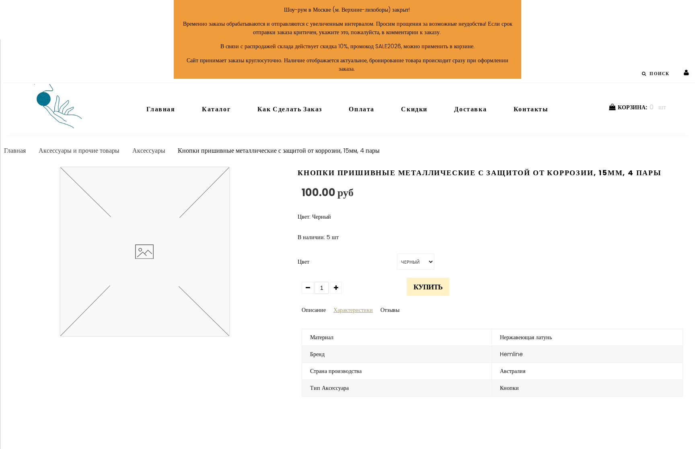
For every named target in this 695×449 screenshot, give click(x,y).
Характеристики (353, 310)
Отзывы (389, 310)
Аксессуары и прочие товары (79, 150)
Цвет (303, 262)
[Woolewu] (57, 126)
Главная (15, 150)
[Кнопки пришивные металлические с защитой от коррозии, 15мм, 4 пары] (144, 334)
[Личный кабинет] (686, 73)
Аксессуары (148, 150)
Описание (314, 310)
